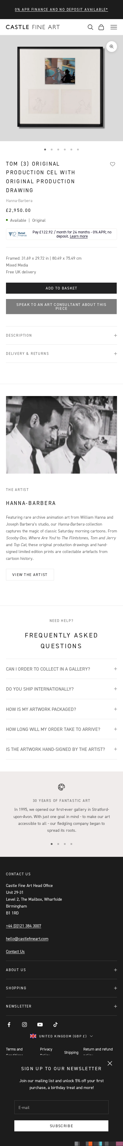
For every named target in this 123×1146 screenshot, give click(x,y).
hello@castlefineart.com (27, 938)
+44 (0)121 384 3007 (23, 925)
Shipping (71, 1052)
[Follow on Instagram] (24, 1025)
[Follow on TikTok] (56, 1025)
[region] (61, 808)
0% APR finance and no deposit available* (61, 9)
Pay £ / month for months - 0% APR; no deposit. (72, 234)
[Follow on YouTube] (40, 1025)
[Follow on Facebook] (9, 1025)
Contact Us (15, 951)
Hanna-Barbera (19, 200)
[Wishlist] (112, 164)
